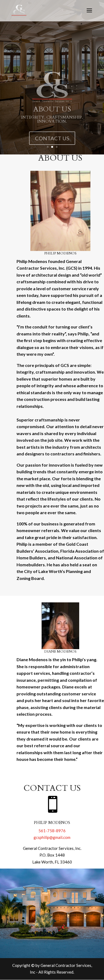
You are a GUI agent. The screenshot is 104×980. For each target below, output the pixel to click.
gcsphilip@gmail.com (52, 837)
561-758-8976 (52, 830)
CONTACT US (52, 133)
